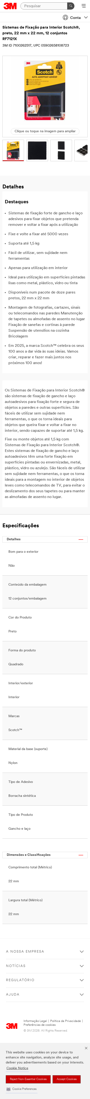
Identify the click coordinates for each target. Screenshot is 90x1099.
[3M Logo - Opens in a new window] (10, 6)
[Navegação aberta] (84, 6)
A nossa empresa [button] (25, 952)
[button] (21, 1089)
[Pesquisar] (70, 6)
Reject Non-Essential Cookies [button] (28, 1079)
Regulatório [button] (20, 980)
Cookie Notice (17, 1068)
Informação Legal (35, 1021)
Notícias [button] (16, 966)
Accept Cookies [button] (67, 1079)
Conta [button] (75, 18)
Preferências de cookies (40, 1025)
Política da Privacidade (65, 1021)
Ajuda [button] (13, 995)
